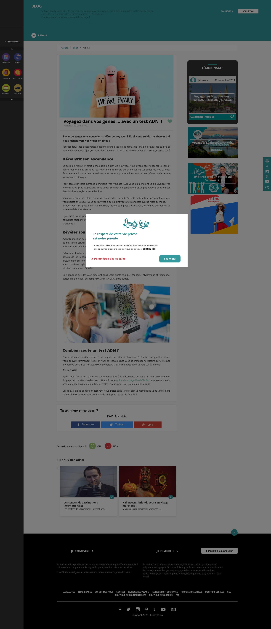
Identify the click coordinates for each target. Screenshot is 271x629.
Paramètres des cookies (110, 258)
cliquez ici (149, 248)
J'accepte (170, 259)
